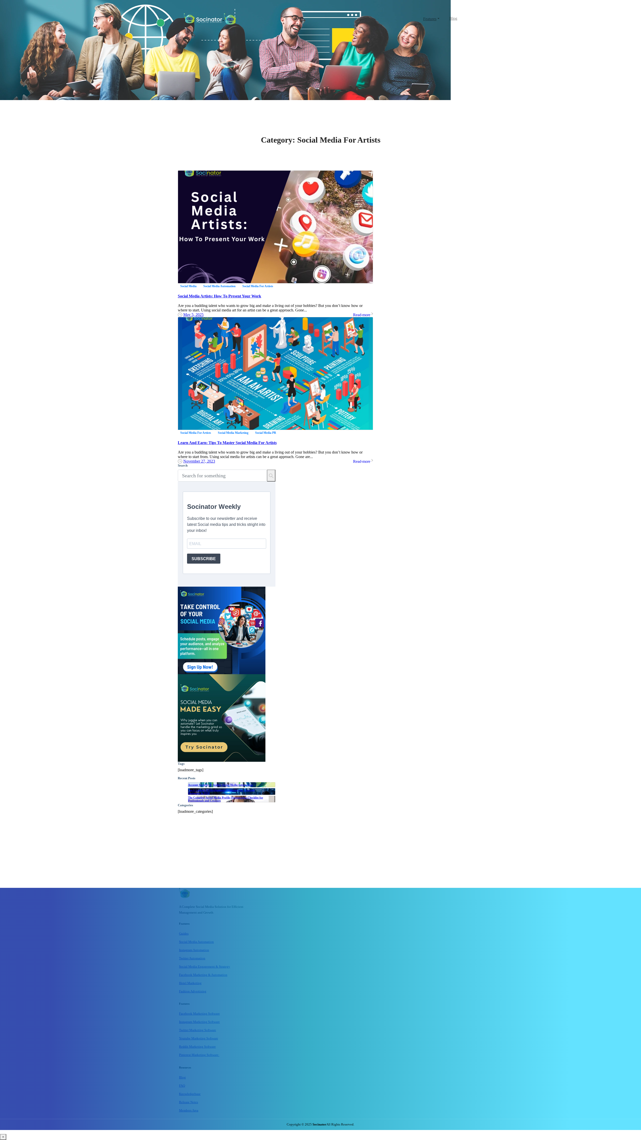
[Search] (271, 476)
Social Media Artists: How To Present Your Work (219, 296)
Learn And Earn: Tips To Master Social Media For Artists (227, 443)
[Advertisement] (226, 853)
